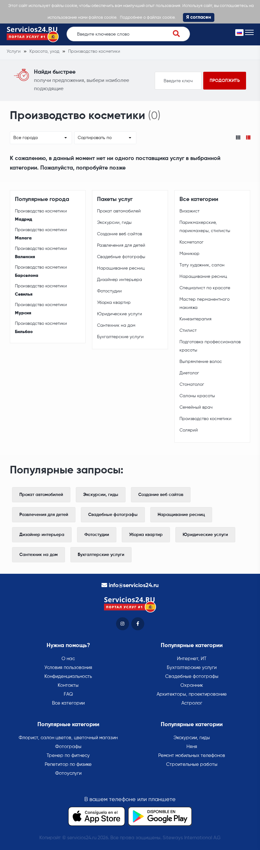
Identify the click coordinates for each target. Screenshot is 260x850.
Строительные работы (192, 764)
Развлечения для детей (121, 245)
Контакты (68, 685)
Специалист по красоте (204, 288)
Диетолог (189, 373)
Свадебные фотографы (121, 257)
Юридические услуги (119, 314)
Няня (191, 746)
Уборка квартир (114, 302)
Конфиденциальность (68, 676)
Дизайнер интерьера (119, 280)
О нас (68, 658)
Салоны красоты (197, 396)
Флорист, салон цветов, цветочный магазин (68, 737)
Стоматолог (191, 384)
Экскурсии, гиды (114, 222)
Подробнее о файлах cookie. (148, 18)
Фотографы (68, 746)
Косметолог (191, 242)
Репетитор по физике (68, 764)
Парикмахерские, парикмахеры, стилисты (204, 226)
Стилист (188, 330)
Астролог (191, 703)
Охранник (191, 685)
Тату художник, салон (201, 265)
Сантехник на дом (116, 325)
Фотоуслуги (68, 773)
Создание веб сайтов (119, 234)
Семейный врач (195, 407)
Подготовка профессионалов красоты (210, 346)
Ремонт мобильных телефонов (191, 755)
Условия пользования (68, 667)
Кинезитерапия (195, 319)
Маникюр (189, 253)
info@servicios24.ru (134, 585)
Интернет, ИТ (191, 658)
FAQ (68, 694)
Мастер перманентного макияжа (204, 303)
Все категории (68, 703)
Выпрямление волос (200, 361)
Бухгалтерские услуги (120, 337)
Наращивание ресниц (121, 268)
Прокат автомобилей (119, 211)
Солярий (188, 430)
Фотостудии (109, 291)
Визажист (189, 211)
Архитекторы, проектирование (192, 694)
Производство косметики (41, 215)
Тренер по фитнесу (68, 755)
